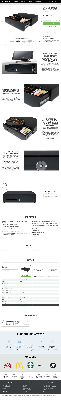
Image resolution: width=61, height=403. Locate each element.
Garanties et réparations (27, 389)
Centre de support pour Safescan (49, 386)
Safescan (25, 275)
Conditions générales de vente (18, 395)
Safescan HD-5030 (5, 270)
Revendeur (23, 1)
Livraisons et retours (27, 388)
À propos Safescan (6, 385)
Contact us (50, 41)
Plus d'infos (23, 306)
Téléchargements (46, 385)
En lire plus (5, 391)
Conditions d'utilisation (27, 395)
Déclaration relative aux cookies (37, 395)
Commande (51, 23)
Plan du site (10, 395)
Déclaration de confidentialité (47, 395)
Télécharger (27, 324)
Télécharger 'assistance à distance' (50, 388)
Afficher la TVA (55, 395)
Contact (4, 388)
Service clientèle (38, 1)
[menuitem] (6, 1)
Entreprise (30, 1)
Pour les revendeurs (6, 386)
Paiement (24, 386)
